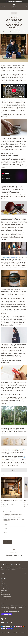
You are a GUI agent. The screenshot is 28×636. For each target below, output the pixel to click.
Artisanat (14, 13)
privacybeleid (5, 519)
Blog (2, 581)
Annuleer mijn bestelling (6, 599)
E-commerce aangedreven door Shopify (17, 632)
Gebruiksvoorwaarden (6, 596)
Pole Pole (14, 449)
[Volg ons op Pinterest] (5, 619)
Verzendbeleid (4, 590)
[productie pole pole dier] (14, 441)
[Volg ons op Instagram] (2, 619)
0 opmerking (22, 30)
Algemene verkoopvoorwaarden (6, 593)
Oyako (18, 449)
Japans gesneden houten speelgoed (10, 257)
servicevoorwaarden (14, 519)
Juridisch (3, 583)
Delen (15, 470)
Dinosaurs (23, 449)
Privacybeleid (4, 585)
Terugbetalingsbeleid (5, 588)
